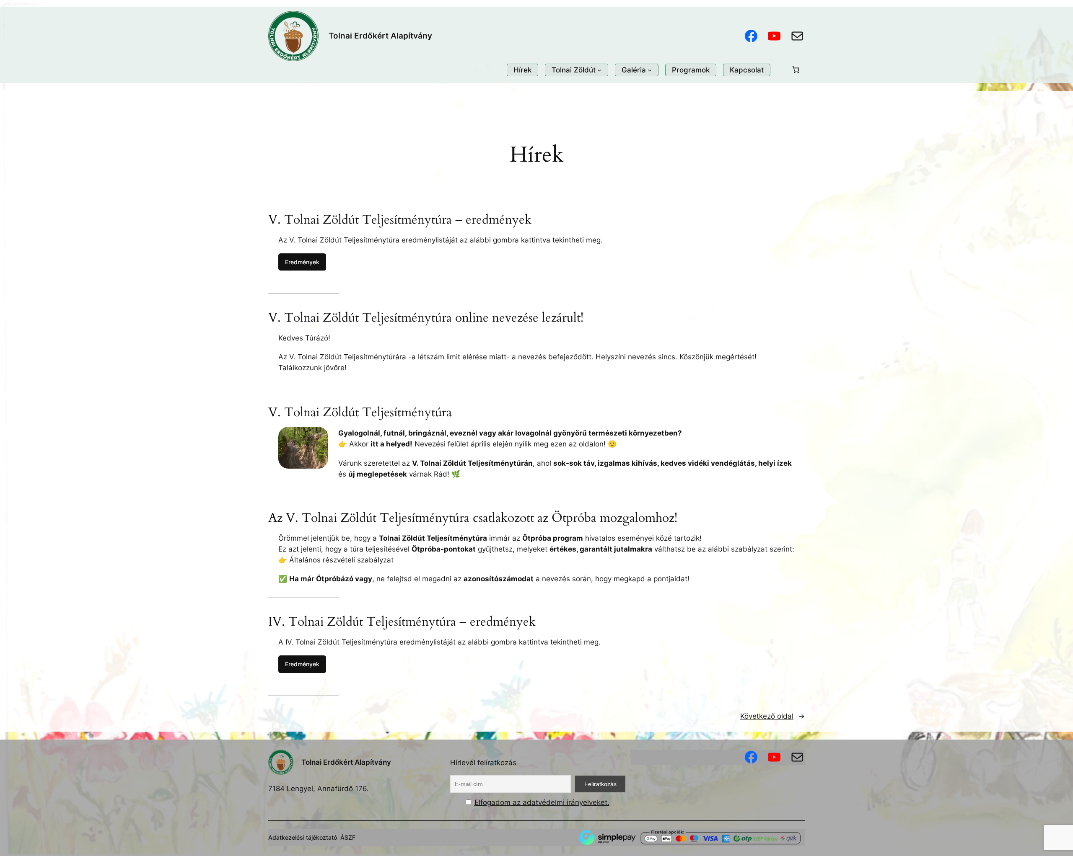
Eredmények (302, 262)
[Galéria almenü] (650, 70)
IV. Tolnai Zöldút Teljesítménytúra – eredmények (402, 622)
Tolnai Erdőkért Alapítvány (380, 36)
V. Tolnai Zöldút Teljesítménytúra (360, 412)
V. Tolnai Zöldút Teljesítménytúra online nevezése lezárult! (425, 318)
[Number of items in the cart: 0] (796, 70)
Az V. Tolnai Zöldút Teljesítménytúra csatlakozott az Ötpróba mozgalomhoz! (472, 518)
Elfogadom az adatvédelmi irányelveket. (541, 802)
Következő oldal (772, 716)
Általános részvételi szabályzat (341, 560)
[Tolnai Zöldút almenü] (599, 70)
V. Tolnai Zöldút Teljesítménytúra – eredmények (399, 220)
